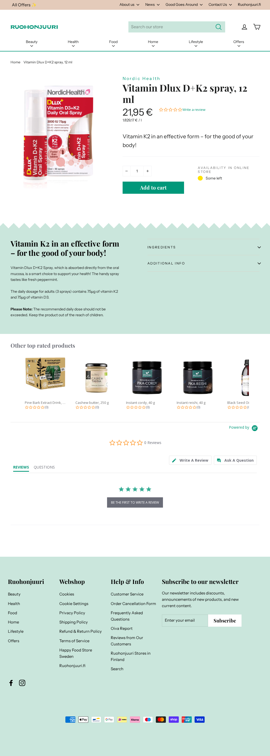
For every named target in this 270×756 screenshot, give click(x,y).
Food (113, 41)
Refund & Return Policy (80, 631)
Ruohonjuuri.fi (249, 4)
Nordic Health (142, 78)
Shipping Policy (73, 622)
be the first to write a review (135, 502)
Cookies (66, 594)
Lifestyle (196, 41)
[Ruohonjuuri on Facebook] (11, 683)
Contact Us (218, 4)
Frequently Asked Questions (127, 616)
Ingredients (161, 247)
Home (153, 41)
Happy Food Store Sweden (75, 653)
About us (127, 4)
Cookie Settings (73, 603)
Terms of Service (74, 641)
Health (73, 41)
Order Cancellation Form (133, 603)
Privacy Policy (72, 613)
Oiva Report (122, 628)
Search (117, 669)
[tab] (190, 460)
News (150, 4)
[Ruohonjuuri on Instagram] (22, 683)
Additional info (166, 263)
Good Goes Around (182, 4)
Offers (238, 41)
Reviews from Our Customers (127, 640)
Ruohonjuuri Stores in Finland (131, 656)
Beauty (31, 41)
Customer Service (127, 594)
